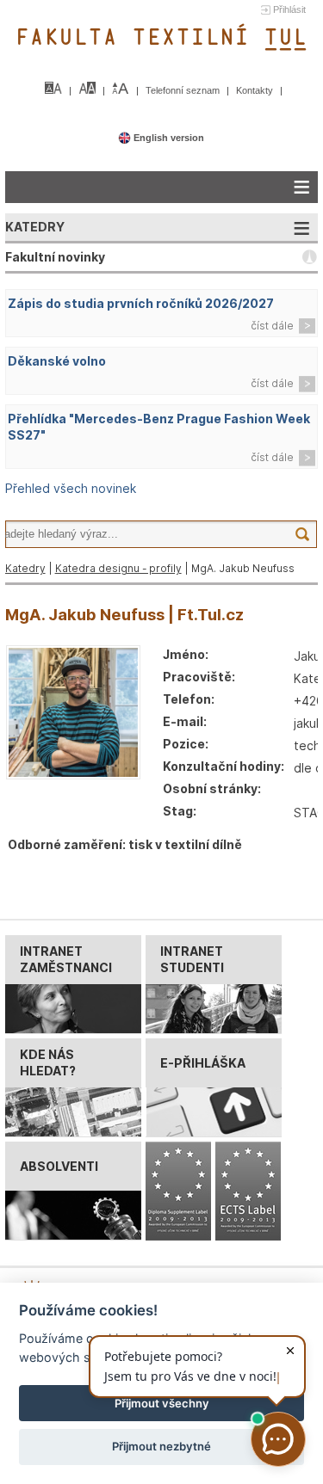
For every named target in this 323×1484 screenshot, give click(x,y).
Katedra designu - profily (118, 568)
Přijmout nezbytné (161, 1446)
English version (167, 137)
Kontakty (256, 90)
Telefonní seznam (184, 90)
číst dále (272, 325)
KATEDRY (35, 226)
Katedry (25, 568)
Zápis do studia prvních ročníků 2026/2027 (141, 303)
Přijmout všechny (162, 1403)
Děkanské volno (57, 361)
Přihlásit (289, 9)
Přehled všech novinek (70, 488)
